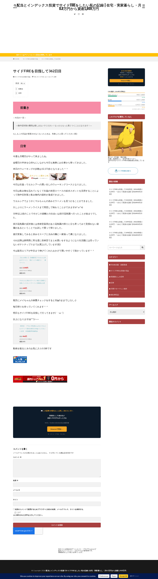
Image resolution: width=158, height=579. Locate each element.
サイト (15, 499)
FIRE (34, 77)
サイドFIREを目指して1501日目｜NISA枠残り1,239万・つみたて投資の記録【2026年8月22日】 (126, 202)
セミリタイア (49, 77)
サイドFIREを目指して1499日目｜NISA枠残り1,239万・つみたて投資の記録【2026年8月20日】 (126, 224)
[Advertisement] (79, 36)
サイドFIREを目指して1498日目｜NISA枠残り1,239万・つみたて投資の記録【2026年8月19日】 (126, 235)
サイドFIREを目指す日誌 (30, 59)
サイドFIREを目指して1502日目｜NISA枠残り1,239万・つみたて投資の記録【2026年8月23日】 (126, 191)
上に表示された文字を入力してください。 (28, 515)
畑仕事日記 (115, 295)
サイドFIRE (40, 77)
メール (16, 490)
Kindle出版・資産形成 (119, 265)
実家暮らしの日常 (117, 277)
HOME (17, 59)
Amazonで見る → (57, 429)
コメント (17, 457)
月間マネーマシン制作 (119, 289)
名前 (15, 480)
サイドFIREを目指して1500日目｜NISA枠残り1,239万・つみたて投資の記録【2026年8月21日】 (126, 213)
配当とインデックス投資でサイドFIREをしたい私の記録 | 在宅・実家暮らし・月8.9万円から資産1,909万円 (79, 6)
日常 (55, 77)
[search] (142, 247)
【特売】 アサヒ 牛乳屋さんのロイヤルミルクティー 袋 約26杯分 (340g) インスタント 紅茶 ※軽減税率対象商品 (32, 328)
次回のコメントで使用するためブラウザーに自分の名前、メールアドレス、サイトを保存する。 (50, 509)
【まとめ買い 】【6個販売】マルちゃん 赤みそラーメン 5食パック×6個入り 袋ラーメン (32, 260)
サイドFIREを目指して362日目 (51, 59)
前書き (19, 89)
